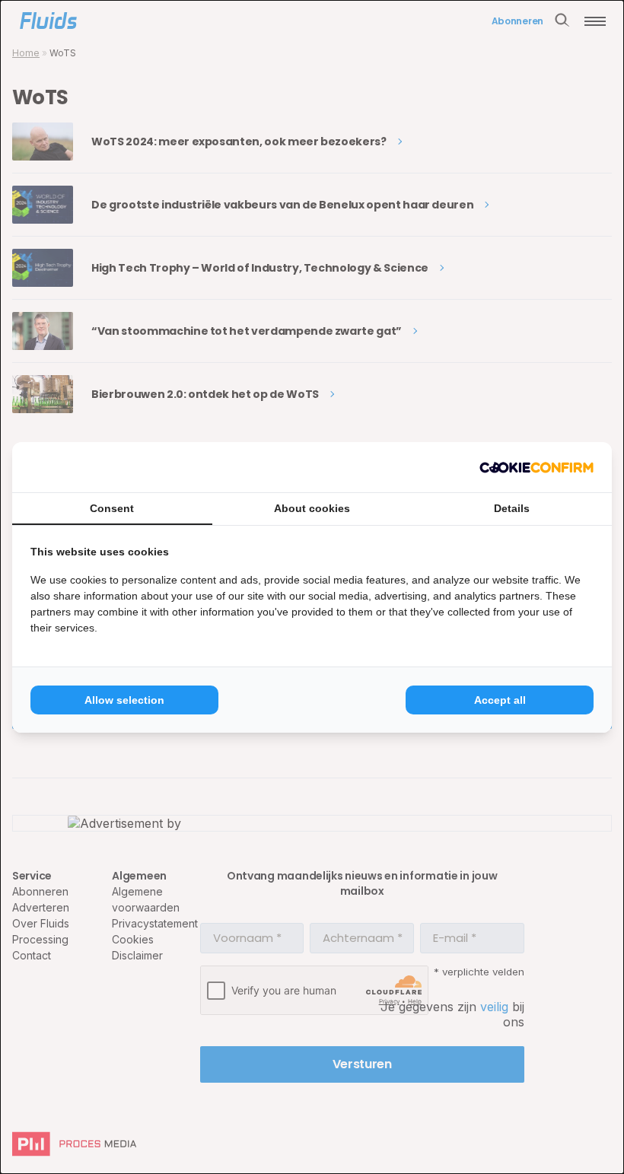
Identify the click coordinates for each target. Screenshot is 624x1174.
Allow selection (124, 700)
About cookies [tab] (312, 508)
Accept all (500, 700)
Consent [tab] (112, 508)
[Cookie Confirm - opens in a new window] (536, 467)
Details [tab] (512, 508)
